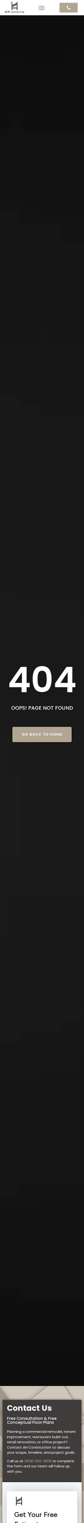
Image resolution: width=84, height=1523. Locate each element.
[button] (41, 8)
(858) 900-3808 (38, 1461)
